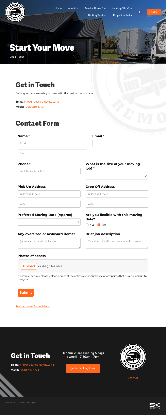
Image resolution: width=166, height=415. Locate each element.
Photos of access (32, 256)
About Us (73, 8)
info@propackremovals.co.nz (41, 101)
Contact (154, 12)
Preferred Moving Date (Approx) (45, 215)
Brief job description (103, 234)
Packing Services (97, 15)
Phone (32, 164)
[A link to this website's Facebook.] (140, 12)
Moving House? (94, 8)
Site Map (133, 377)
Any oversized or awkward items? (47, 234)
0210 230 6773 (35, 106)
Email (105, 136)
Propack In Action (123, 15)
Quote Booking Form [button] (83, 368)
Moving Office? (121, 8)
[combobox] (117, 175)
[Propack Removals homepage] (20, 12)
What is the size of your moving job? (113, 166)
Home (58, 8)
